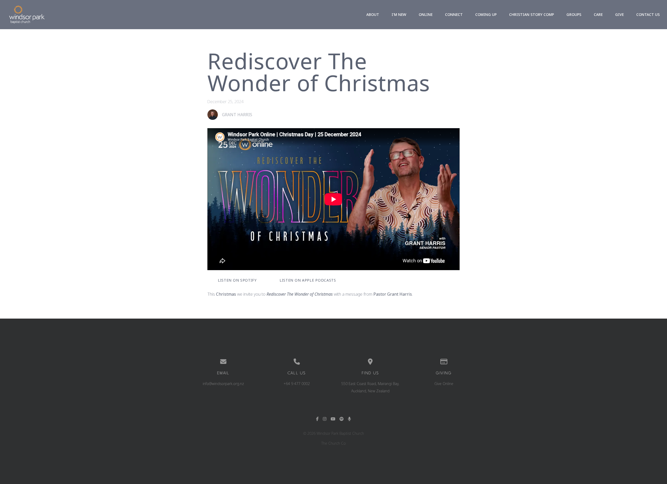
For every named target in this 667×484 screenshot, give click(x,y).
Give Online (443, 383)
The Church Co (333, 443)
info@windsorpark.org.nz (223, 383)
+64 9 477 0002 (297, 383)
